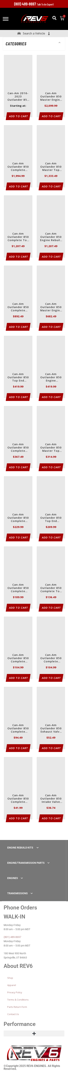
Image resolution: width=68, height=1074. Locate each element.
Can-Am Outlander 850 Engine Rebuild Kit (51, 237)
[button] (54, 18)
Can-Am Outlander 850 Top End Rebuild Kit (18, 377)
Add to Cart (18, 116)
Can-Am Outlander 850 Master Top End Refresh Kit (51, 447)
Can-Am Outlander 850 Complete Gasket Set (18, 588)
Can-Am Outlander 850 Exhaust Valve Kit (51, 728)
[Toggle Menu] (6, 19)
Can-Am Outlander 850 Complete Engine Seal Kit (18, 799)
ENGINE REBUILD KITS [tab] (20, 847)
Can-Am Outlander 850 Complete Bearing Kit (18, 728)
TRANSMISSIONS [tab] (17, 893)
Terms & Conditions (18, 999)
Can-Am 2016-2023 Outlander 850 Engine (18, 96)
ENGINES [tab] (12, 878)
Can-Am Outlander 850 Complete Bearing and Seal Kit (18, 658)
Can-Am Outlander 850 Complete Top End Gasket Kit (51, 588)
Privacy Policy (14, 992)
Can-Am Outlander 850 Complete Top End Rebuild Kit (18, 237)
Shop (10, 977)
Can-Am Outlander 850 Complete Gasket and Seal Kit (18, 518)
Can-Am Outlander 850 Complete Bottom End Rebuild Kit (18, 307)
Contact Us (13, 1014)
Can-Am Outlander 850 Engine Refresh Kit (51, 377)
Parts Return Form (17, 1007)
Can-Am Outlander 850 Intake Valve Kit (51, 799)
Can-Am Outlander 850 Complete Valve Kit (51, 658)
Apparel (11, 985)
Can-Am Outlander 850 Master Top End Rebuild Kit (51, 167)
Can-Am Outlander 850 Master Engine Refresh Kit (51, 307)
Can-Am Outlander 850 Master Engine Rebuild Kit (51, 96)
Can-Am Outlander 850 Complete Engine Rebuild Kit (18, 167)
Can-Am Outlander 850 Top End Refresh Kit (51, 518)
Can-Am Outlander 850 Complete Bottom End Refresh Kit (18, 447)
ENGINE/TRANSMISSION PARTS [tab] (26, 862)
